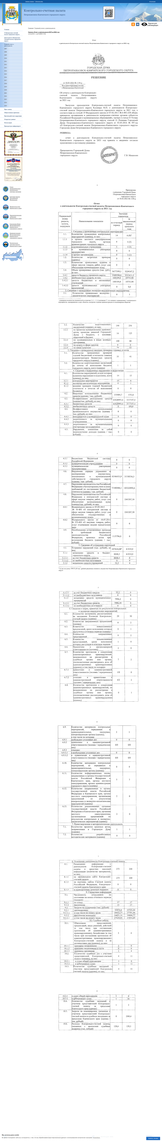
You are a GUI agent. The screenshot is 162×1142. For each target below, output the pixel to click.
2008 (5, 52)
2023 (5, 99)
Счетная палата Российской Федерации (15, 198)
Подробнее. (96, 1137)
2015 (5, 74)
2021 (5, 93)
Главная (30, 28)
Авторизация (152, 1)
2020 (5, 90)
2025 (5, 106)
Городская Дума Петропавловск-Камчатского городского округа (16, 226)
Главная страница (29, 1)
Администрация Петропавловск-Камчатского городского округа (16, 235)
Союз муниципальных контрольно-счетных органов (15, 189)
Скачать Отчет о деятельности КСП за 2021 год (43, 32)
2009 (5, 55)
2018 (5, 83)
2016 (5, 77)
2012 (5, 64)
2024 (5, 102)
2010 (5, 58)
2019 (5, 87)
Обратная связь (39, 1)
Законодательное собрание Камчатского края (15, 217)
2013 (5, 68)
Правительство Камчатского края (15, 207)
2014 (5, 71)
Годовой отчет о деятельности (45, 28)
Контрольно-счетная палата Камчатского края (15, 244)
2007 (5, 49)
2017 (5, 80)
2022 (5, 96)
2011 (5, 61)
